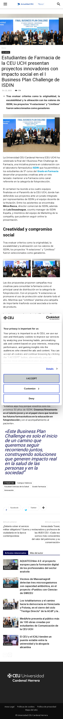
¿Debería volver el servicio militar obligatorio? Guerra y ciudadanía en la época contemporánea (17, 531)
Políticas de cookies (25, 706)
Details (50, 368)
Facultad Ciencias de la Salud (16, 486)
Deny (31, 398)
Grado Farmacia (39, 486)
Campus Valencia (24, 483)
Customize (29, 388)
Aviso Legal (9, 706)
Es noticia (5, 52)
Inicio (4, 48)
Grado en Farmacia (47, 171)
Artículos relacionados (15, 553)
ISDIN (36, 167)
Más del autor (36, 553)
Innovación (9, 490)
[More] (43, 508)
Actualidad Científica (8, 568)
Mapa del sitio (31, 710)
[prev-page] (5, 655)
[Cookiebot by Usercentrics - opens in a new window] (46, 318)
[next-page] (10, 655)
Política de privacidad (46, 706)
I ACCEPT (31, 378)
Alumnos (7, 626)
